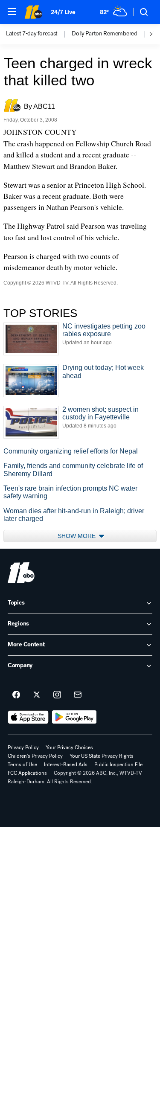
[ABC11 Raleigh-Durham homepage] (33, 12)
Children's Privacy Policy (35, 756)
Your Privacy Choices (69, 747)
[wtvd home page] (21, 572)
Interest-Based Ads (65, 764)
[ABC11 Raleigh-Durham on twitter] (36, 695)
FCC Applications (27, 773)
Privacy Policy (23, 747)
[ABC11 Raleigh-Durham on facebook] (16, 695)
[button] (12, 11)
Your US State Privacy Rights (102, 756)
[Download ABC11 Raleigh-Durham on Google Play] (74, 717)
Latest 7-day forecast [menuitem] (32, 34)
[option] (39, 34)
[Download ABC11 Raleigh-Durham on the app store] (28, 717)
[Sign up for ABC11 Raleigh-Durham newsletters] (77, 695)
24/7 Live (63, 12)
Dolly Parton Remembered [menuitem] (104, 34)
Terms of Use (22, 764)
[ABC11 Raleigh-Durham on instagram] (57, 695)
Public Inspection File (118, 764)
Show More (77, 535)
